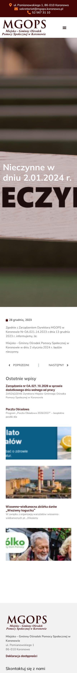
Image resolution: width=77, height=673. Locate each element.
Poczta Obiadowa (17, 409)
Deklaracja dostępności (21, 656)
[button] (64, 27)
